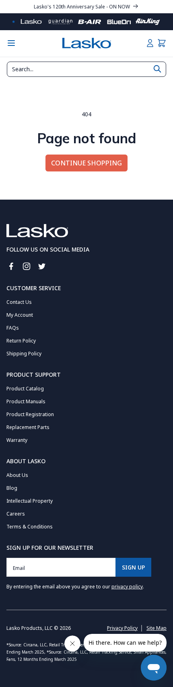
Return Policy (21, 340)
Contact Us (19, 302)
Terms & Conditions (29, 526)
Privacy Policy (122, 628)
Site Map (156, 628)
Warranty (16, 440)
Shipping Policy (23, 353)
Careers (15, 513)
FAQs (12, 327)
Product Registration (30, 414)
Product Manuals (25, 401)
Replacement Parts (27, 427)
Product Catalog (25, 388)
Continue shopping (86, 163)
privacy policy (127, 586)
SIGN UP (133, 567)
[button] (162, 43)
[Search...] (157, 68)
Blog (11, 488)
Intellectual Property (29, 500)
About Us (17, 475)
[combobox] (86, 69)
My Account (19, 315)
